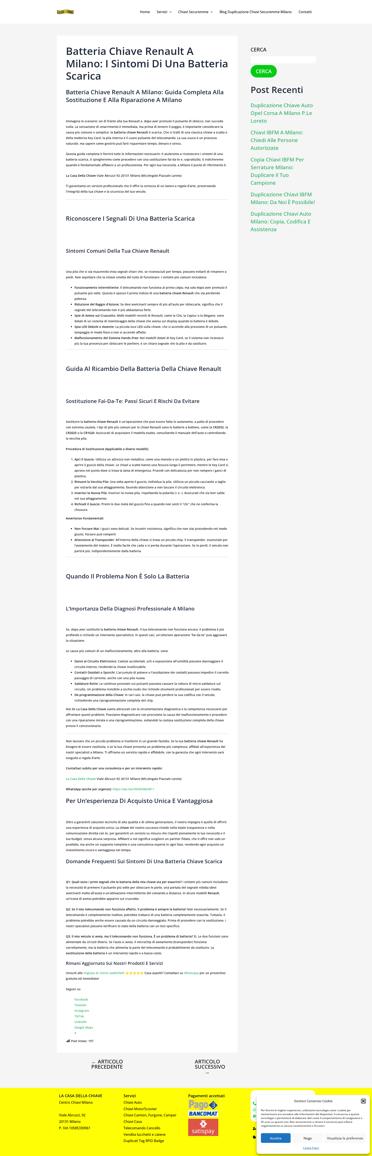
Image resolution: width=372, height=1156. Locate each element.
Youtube (80, 1005)
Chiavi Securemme (193, 11)
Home (145, 11)
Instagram (81, 1011)
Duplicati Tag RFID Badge (144, 1140)
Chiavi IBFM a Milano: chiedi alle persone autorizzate (277, 140)
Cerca (259, 49)
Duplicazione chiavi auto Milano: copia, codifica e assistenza (281, 221)
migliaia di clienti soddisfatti (104, 973)
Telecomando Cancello (142, 1128)
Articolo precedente (107, 1064)
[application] (169, 12)
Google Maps (83, 1027)
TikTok (79, 1016)
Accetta (276, 1138)
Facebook (81, 999)
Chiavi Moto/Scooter (140, 1108)
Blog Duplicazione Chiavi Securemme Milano (256, 11)
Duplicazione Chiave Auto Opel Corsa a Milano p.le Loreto (282, 113)
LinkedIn (80, 1022)
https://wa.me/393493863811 (133, 789)
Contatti (305, 11)
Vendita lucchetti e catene (145, 1134)
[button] (363, 1101)
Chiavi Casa (133, 1121)
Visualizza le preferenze (345, 1138)
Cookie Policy (311, 1148)
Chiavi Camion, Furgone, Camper (150, 1115)
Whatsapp (191, 973)
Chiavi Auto (133, 1102)
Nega (308, 1138)
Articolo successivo (210, 1066)
